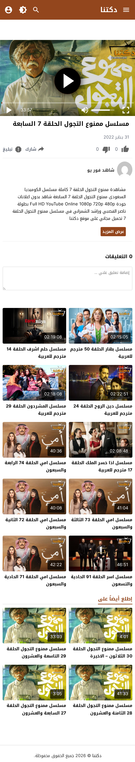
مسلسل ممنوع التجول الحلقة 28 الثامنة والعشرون (102, 709)
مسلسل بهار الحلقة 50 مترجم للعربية (101, 352)
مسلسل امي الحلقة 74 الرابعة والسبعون (35, 466)
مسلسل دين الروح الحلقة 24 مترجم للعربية (102, 409)
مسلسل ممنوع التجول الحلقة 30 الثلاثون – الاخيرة (102, 652)
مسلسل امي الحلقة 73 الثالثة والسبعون (101, 523)
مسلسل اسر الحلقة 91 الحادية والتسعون (101, 580)
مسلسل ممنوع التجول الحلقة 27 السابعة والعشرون (36, 709)
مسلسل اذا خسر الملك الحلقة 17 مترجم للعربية (101, 466)
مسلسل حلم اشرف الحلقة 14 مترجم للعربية (36, 352)
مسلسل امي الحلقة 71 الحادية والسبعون (35, 580)
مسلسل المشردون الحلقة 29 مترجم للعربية (36, 409)
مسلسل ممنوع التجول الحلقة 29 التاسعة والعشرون (36, 652)
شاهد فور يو (100, 170)
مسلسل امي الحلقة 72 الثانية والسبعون (35, 523)
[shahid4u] (124, 176)
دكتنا (108, 9)
